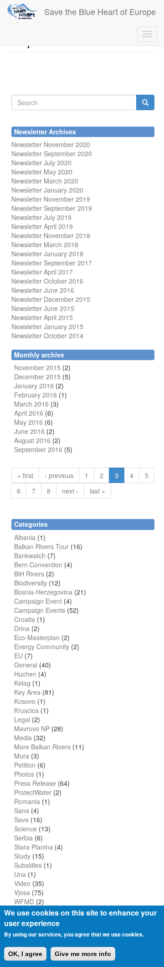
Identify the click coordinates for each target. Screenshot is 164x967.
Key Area (27, 692)
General (25, 664)
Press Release (35, 783)
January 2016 (34, 385)
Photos (24, 774)
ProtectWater (32, 792)
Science (25, 828)
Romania (27, 801)
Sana (21, 810)
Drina (22, 628)
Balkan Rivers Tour (41, 546)
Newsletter (26, 262)
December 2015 (37, 376)
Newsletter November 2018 (50, 235)
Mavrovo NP (32, 728)
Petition (25, 764)
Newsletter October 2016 (47, 280)
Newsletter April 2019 (42, 226)
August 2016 (32, 440)
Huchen (25, 673)
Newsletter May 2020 (41, 171)
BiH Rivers (29, 573)
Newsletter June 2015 (42, 308)
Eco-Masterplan (37, 637)
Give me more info (83, 953)
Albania (25, 537)
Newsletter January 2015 (47, 326)
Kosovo (25, 701)
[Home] (22, 11)
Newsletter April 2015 (42, 317)
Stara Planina (33, 846)
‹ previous (59, 475)
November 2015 (37, 367)
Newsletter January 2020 (47, 189)
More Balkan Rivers (42, 746)
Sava (21, 819)
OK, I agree (25, 953)
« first (25, 475)
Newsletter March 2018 (44, 244)
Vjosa (22, 892)
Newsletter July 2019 (41, 217)
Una (20, 874)
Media (23, 737)
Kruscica (26, 710)
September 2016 (38, 449)
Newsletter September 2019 (51, 208)
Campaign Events (39, 610)
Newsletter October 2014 (47, 335)
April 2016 (28, 412)
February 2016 (35, 394)
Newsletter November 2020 (50, 144)
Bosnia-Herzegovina (43, 591)
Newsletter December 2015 (50, 299)
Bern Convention (38, 564)
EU (18, 655)
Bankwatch (30, 555)
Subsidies (28, 865)
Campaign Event (38, 601)
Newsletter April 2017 (42, 271)
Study (22, 855)
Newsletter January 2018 (47, 253)
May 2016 (28, 422)
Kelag (22, 682)
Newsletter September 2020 (51, 153)
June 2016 (29, 431)
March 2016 (31, 403)
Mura (21, 755)
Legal (22, 719)
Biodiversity (30, 582)
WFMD (24, 901)
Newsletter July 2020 (41, 162)
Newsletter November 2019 (50, 199)
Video (22, 883)
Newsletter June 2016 (42, 290)
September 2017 (67, 262)
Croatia (24, 619)
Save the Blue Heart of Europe (100, 11)
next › (70, 490)
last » (97, 490)
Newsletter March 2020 (44, 180)
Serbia (23, 837)
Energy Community (41, 646)
